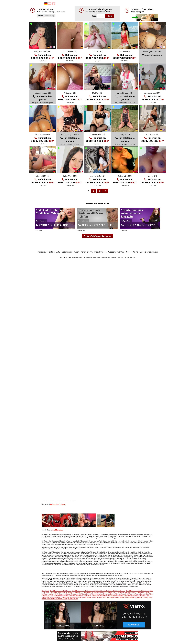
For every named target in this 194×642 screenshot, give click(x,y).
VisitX (47, 591)
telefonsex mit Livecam (60, 599)
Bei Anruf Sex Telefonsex (102, 594)
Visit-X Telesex (108, 591)
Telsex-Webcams (107, 597)
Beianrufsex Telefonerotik (83, 595)
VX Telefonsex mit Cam (62, 594)
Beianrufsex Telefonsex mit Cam (51, 597)
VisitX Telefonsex (66, 591)
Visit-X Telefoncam (144, 591)
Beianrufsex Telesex (58, 504)
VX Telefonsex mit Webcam (77, 594)
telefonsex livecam (47, 599)
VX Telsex (102, 592)
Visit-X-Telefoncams (132, 591)
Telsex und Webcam (142, 597)
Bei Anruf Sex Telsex (146, 594)
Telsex (150, 597)
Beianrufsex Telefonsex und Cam (72, 597)
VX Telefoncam (120, 592)
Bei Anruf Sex (90, 594)
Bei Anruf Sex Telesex (133, 594)
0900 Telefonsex (73, 599)
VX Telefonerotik (86, 592)
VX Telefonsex (76, 592)
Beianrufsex (57, 595)
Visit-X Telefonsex (77, 591)
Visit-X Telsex (100, 591)
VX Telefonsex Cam (142, 592)
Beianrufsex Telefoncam (123, 595)
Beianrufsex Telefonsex (68, 595)
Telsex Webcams (130, 597)
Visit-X (44, 591)
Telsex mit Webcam (119, 597)
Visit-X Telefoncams (119, 591)
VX (71, 592)
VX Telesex (95, 592)
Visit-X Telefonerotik (89, 591)
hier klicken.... (57, 530)
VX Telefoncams (110, 592)
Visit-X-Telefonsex (55, 591)
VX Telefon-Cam (130, 592)
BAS (52, 595)
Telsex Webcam (87, 597)
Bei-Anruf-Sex (46, 595)
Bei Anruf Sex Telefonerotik (118, 594)
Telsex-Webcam (97, 597)
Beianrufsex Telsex (110, 595)
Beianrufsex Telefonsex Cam (140, 595)
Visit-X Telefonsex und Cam (61, 592)
